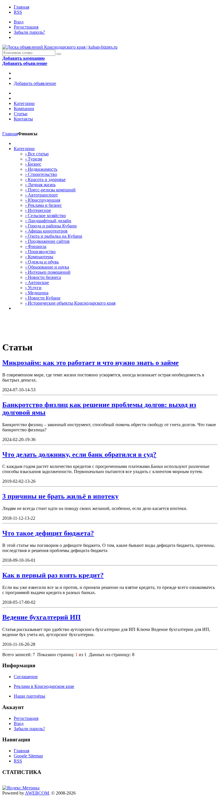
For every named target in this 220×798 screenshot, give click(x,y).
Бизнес (33, 164)
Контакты (23, 118)
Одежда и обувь (42, 261)
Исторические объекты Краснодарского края (70, 303)
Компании (24, 108)
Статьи (21, 113)
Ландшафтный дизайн (48, 220)
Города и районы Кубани (51, 225)
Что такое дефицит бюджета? (48, 533)
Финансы (35, 246)
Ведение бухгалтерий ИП (41, 617)
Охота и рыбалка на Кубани (53, 236)
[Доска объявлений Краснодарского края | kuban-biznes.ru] (59, 47)
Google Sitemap (28, 755)
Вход (18, 21)
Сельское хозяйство (45, 215)
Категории (24, 103)
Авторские (37, 282)
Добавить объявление (35, 83)
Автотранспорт (41, 194)
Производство (40, 251)
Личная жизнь (40, 184)
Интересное (38, 210)
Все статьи (37, 153)
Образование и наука (47, 267)
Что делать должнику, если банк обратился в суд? (79, 454)
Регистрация (26, 27)
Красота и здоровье (45, 179)
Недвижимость (41, 169)
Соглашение (26, 676)
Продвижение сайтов (47, 241)
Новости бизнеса (43, 277)
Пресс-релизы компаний (50, 189)
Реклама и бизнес (43, 205)
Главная (21, 7)
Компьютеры (39, 256)
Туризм (33, 158)
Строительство (41, 174)
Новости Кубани (42, 297)
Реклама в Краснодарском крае (44, 686)
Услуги (33, 287)
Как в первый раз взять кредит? (53, 575)
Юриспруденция (42, 200)
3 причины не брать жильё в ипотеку (60, 496)
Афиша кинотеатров (46, 231)
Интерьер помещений (47, 272)
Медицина (36, 292)
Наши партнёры (29, 696)
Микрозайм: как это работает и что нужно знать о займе (90, 362)
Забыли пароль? (29, 32)
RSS (18, 12)
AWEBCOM (37, 793)
